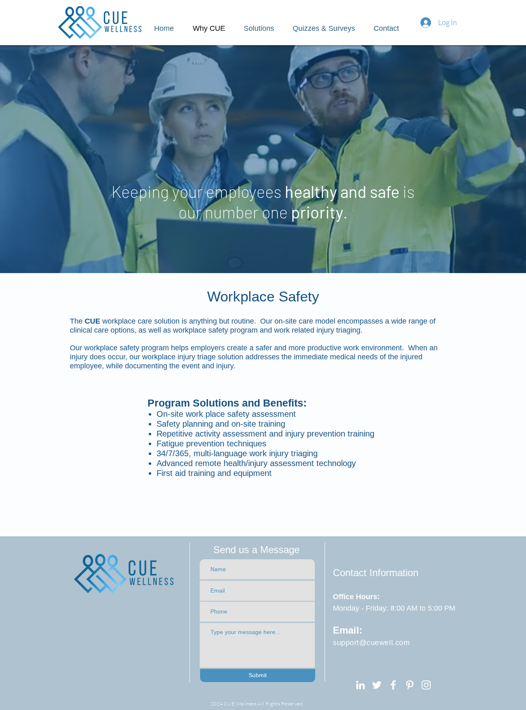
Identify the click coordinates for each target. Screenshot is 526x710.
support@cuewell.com (371, 643)
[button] (326, 28)
